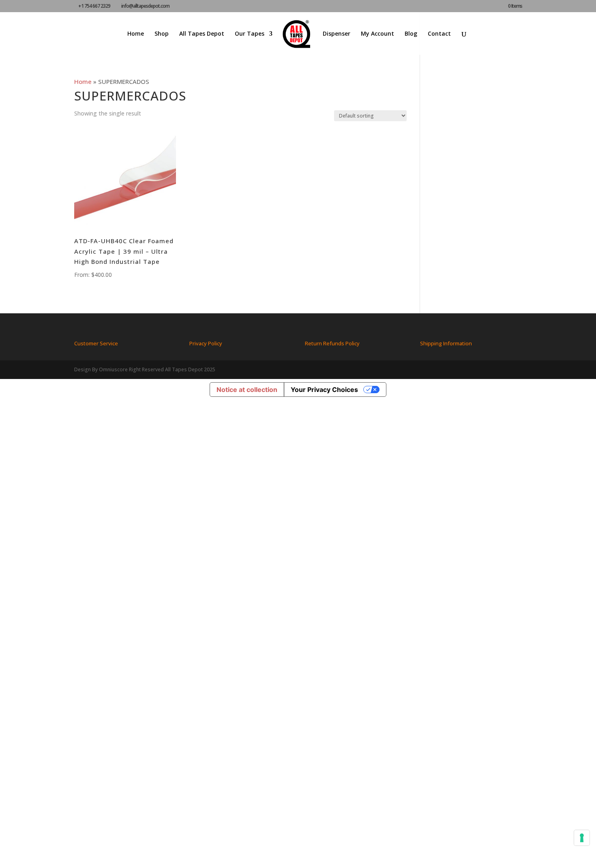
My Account (377, 34)
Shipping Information (446, 343)
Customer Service (96, 343)
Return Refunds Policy (332, 343)
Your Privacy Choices (324, 389)
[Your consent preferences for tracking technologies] (582, 838)
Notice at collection (247, 389)
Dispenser (336, 34)
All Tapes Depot (201, 34)
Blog (411, 34)
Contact (439, 34)
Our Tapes (249, 34)
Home (135, 34)
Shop (161, 34)
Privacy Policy (205, 343)
